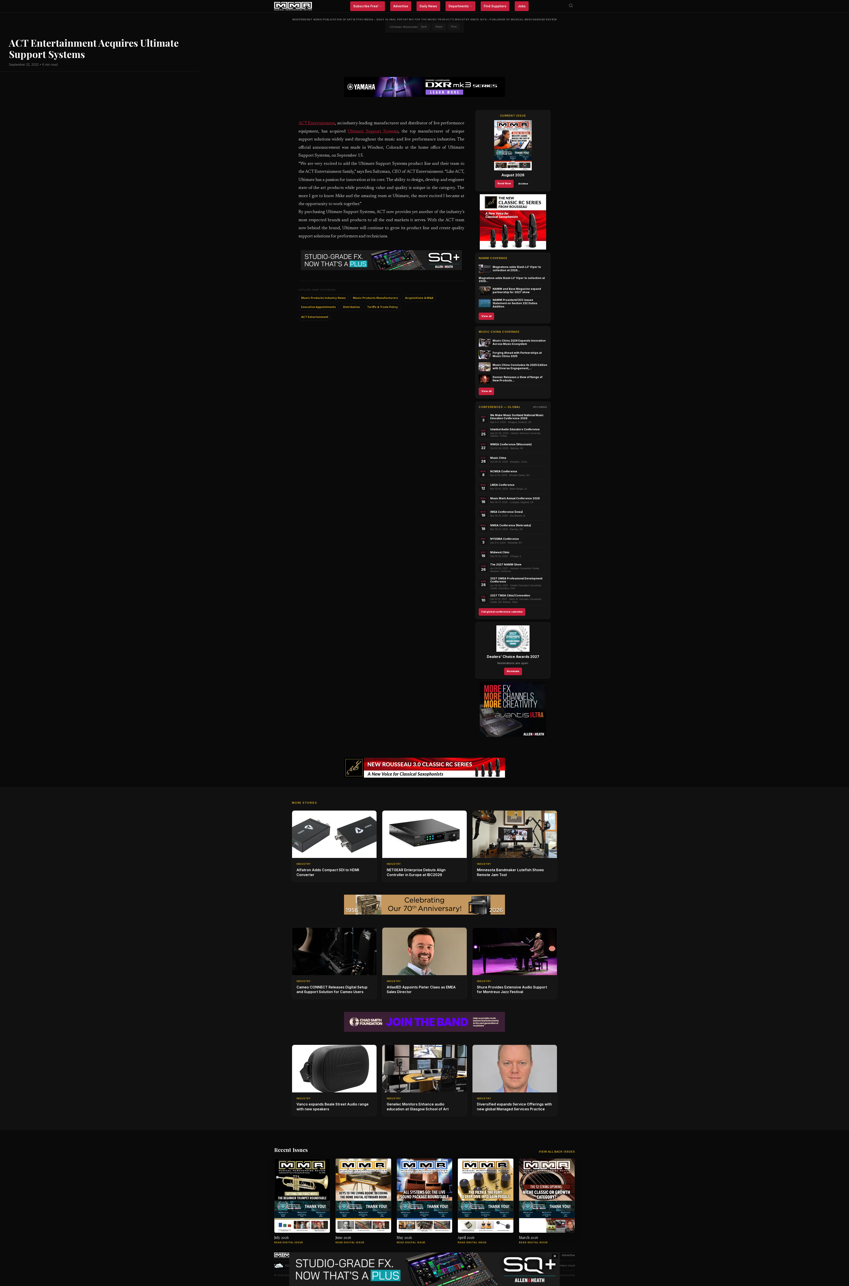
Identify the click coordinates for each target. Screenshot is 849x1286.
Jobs (522, 6)
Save (424, 26)
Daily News (428, 6)
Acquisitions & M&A (419, 298)
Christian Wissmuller (404, 27)
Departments (459, 6)
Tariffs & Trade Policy (382, 307)
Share (439, 26)
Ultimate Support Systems (373, 131)
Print (454, 26)
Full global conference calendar (502, 611)
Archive (523, 183)
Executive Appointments (318, 307)
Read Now (504, 183)
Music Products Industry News (323, 298)
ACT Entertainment (316, 123)
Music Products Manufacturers (375, 298)
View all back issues (557, 1151)
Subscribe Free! (365, 6)
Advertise (400, 6)
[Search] (571, 6)
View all (486, 316)
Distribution (351, 307)
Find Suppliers (495, 6)
